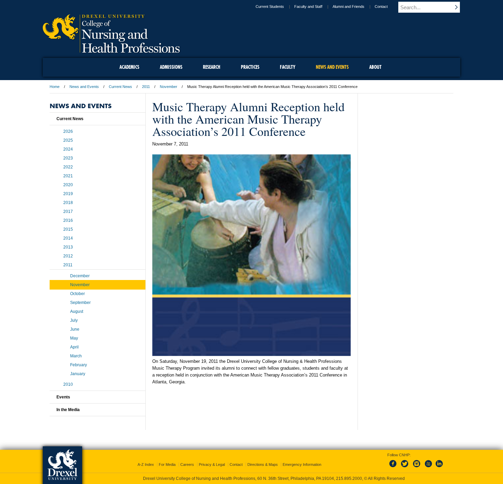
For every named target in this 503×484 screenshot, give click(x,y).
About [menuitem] (375, 67)
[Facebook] (394, 468)
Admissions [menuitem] (171, 67)
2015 (68, 229)
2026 (68, 131)
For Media (167, 464)
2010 (68, 384)
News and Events (84, 87)
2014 (68, 238)
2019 (68, 193)
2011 (146, 87)
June (74, 329)
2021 (68, 176)
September (80, 302)
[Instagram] (417, 468)
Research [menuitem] (211, 67)
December (80, 275)
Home (55, 87)
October (77, 293)
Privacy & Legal (212, 464)
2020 (68, 184)
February (78, 364)
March (76, 356)
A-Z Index (146, 464)
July (74, 320)
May (74, 338)
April (74, 347)
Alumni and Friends (348, 6)
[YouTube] (428, 468)
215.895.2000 (349, 478)
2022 (68, 167)
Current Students (270, 6)
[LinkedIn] (439, 468)
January (77, 373)
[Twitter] (405, 468)
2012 (68, 256)
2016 (68, 220)
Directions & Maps (262, 464)
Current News (120, 87)
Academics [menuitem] (129, 67)
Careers (187, 464)
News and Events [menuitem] (332, 67)
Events (63, 397)
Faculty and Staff (308, 6)
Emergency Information (302, 464)
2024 (68, 149)
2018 (68, 202)
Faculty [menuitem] (287, 67)
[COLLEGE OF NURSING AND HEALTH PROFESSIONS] (111, 50)
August (76, 311)
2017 (68, 211)
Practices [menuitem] (250, 67)
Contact (381, 6)
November (168, 87)
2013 (68, 247)
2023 (68, 158)
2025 (68, 140)
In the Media (68, 409)
